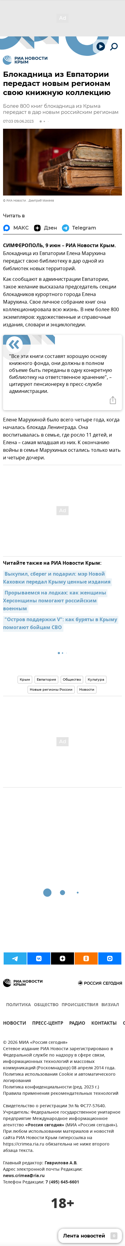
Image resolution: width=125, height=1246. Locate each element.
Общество (72, 679)
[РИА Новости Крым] (25, 60)
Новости (86, 689)
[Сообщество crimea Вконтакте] (38, 958)
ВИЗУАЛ (110, 1005)
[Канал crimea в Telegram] (15, 958)
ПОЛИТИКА (18, 1005)
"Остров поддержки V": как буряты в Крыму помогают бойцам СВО (60, 624)
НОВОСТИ (14, 1023)
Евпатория (46, 679)
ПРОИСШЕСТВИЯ (80, 1005)
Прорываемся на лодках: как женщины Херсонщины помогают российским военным (55, 601)
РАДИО (77, 1023)
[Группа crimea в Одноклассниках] (86, 958)
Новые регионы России (51, 689)
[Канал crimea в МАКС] (109, 958)
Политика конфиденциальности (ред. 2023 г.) (51, 1087)
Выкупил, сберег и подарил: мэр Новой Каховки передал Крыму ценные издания (56, 578)
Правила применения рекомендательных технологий (60, 1093)
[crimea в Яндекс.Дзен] (62, 958)
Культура (96, 679)
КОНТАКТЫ (104, 1023)
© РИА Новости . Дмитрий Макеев (28, 200)
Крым (25, 679)
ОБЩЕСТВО (46, 1005)
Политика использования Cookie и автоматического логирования (59, 1077)
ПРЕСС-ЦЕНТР (47, 1023)
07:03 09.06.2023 (18, 121)
